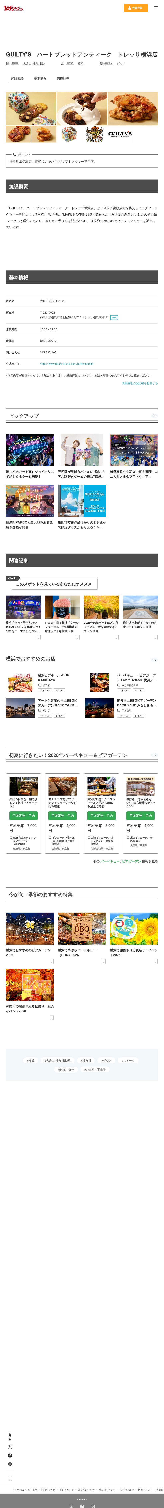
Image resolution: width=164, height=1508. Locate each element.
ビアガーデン (131, 861)
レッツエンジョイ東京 (25, 1489)
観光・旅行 (67, 1070)
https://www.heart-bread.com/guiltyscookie (66, 364)
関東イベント (67, 1489)
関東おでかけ (48, 1489)
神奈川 (87, 1060)
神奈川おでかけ (86, 1489)
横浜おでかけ (127, 1489)
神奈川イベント (107, 1489)
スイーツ (129, 1060)
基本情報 (18, 277)
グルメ (107, 1060)
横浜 (31, 1060)
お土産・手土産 (96, 1069)
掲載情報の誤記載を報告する (140, 383)
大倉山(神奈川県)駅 (58, 1060)
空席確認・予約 (23, 815)
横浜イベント (145, 1489)
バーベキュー (110, 861)
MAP (114, 317)
